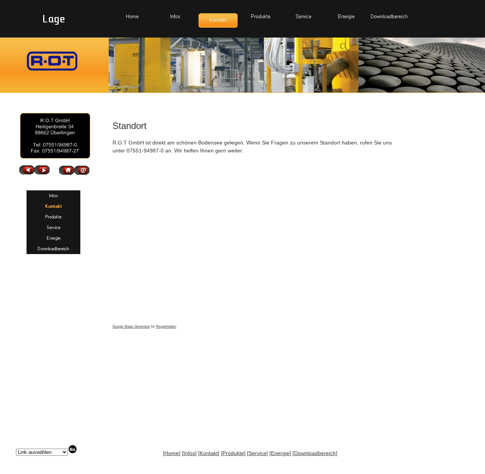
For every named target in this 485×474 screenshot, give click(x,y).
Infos (189, 453)
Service (257, 453)
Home (171, 453)
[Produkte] (260, 16)
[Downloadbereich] (389, 16)
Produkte (233, 453)
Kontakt (209, 453)
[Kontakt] (218, 20)
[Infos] (175, 16)
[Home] (132, 16)
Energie (280, 453)
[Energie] (346, 16)
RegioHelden (166, 326)
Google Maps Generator (131, 326)
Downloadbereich (315, 453)
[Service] (303, 16)
